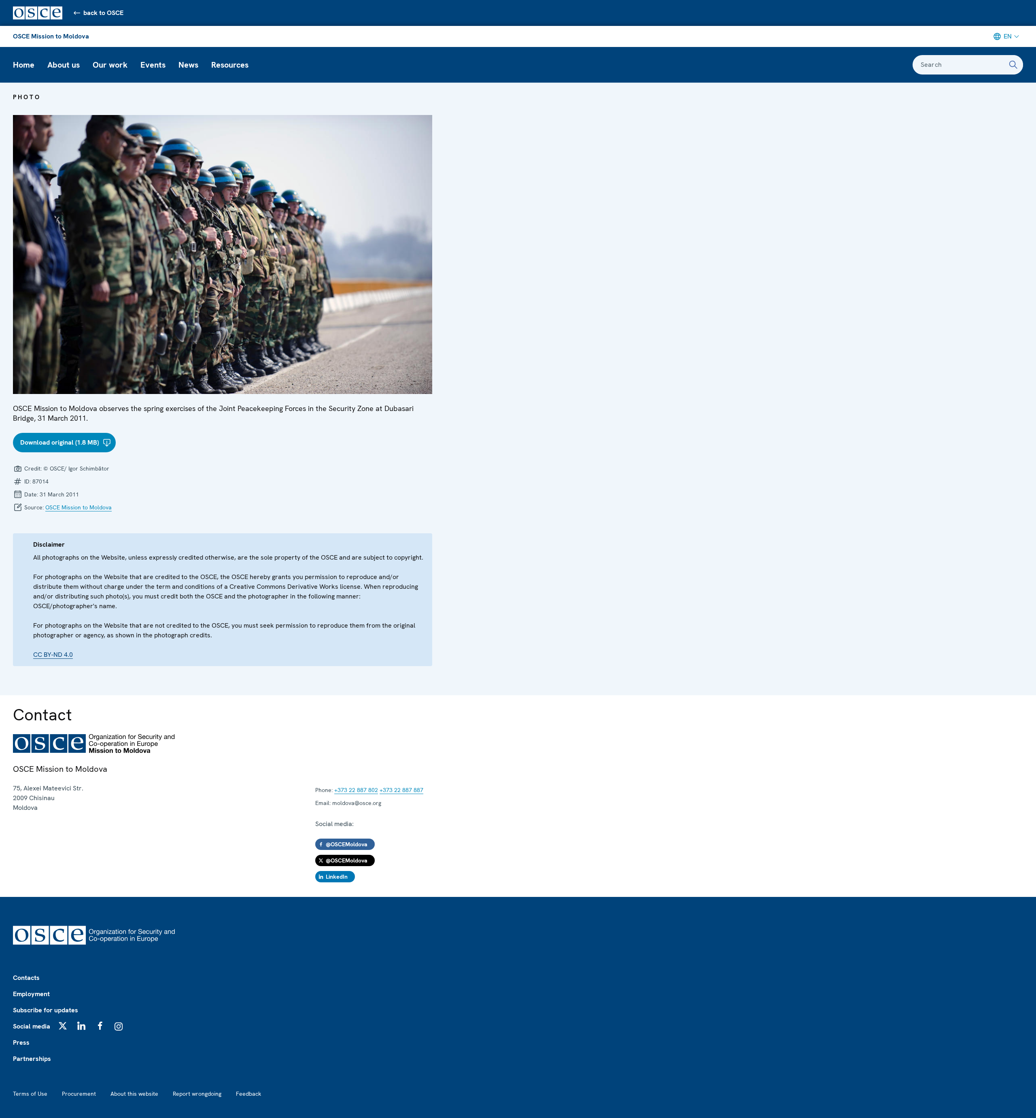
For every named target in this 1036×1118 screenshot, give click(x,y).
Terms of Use (30, 1093)
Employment (31, 994)
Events (153, 65)
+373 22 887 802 (356, 790)
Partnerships (32, 1058)
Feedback (248, 1093)
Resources (229, 65)
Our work (110, 65)
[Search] (1013, 65)
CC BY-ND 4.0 (53, 654)
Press (21, 1042)
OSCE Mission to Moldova (51, 36)
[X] (63, 1026)
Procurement (79, 1093)
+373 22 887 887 (401, 790)
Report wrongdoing (197, 1093)
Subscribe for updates (45, 1010)
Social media (31, 1026)
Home (23, 65)
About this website (134, 1093)
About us (63, 65)
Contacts (26, 977)
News (188, 65)
